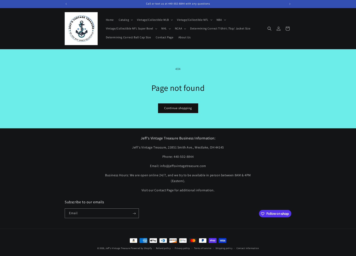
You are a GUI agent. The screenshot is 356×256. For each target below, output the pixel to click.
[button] (125, 19)
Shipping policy (224, 248)
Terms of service (202, 248)
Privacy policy (182, 248)
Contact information (248, 248)
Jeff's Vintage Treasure (117, 248)
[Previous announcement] (66, 4)
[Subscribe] (134, 213)
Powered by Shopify (141, 248)
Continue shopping (178, 108)
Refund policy (163, 248)
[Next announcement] (289, 4)
